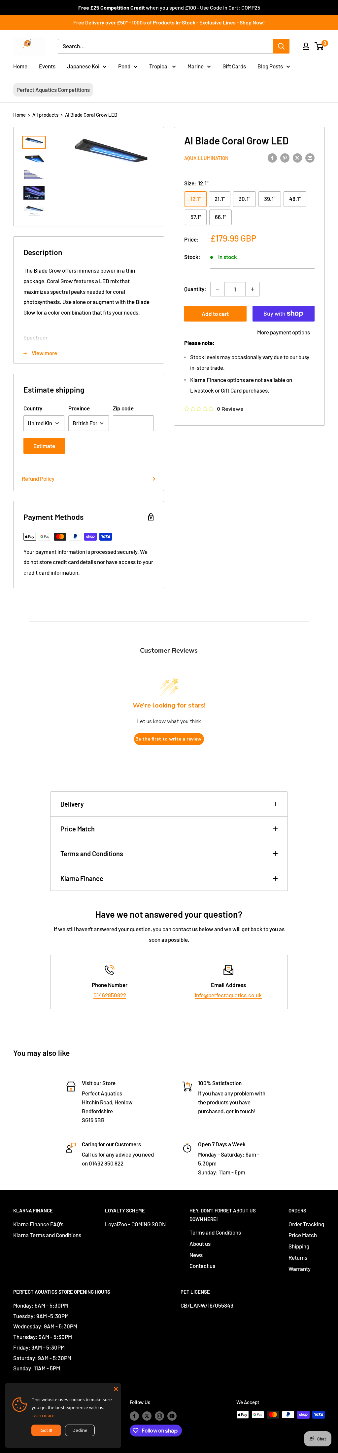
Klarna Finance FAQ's (38, 1224)
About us (200, 1243)
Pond (124, 66)
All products (45, 115)
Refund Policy (38, 478)
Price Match (77, 829)
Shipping (298, 1246)
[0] (319, 46)
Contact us (202, 1265)
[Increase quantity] (252, 289)
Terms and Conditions (91, 854)
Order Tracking (306, 1224)
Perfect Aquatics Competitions (53, 89)
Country (32, 408)
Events (47, 66)
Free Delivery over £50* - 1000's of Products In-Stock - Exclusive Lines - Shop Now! (169, 22)
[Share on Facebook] (272, 157)
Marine (195, 66)
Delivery (72, 804)
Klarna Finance (81, 878)
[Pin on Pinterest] (284, 157)
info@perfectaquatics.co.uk (228, 995)
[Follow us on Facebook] (134, 1416)
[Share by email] (310, 157)
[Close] (116, 1388)
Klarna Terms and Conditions (47, 1235)
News (196, 1254)
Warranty (299, 1268)
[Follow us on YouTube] (172, 1416)
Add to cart (215, 313)
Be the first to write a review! (169, 739)
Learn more (43, 1415)
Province (79, 408)
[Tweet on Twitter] (297, 157)
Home (20, 66)
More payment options (283, 332)
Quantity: (195, 289)
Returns (297, 1257)
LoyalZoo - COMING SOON (135, 1224)
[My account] (306, 46)
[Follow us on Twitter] (147, 1416)
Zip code (123, 408)
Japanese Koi (83, 66)
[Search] (281, 46)
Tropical (159, 66)
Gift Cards (234, 66)
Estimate (44, 445)
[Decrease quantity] (217, 289)
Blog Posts (270, 66)
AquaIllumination (206, 158)
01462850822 (109, 995)
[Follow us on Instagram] (159, 1416)
